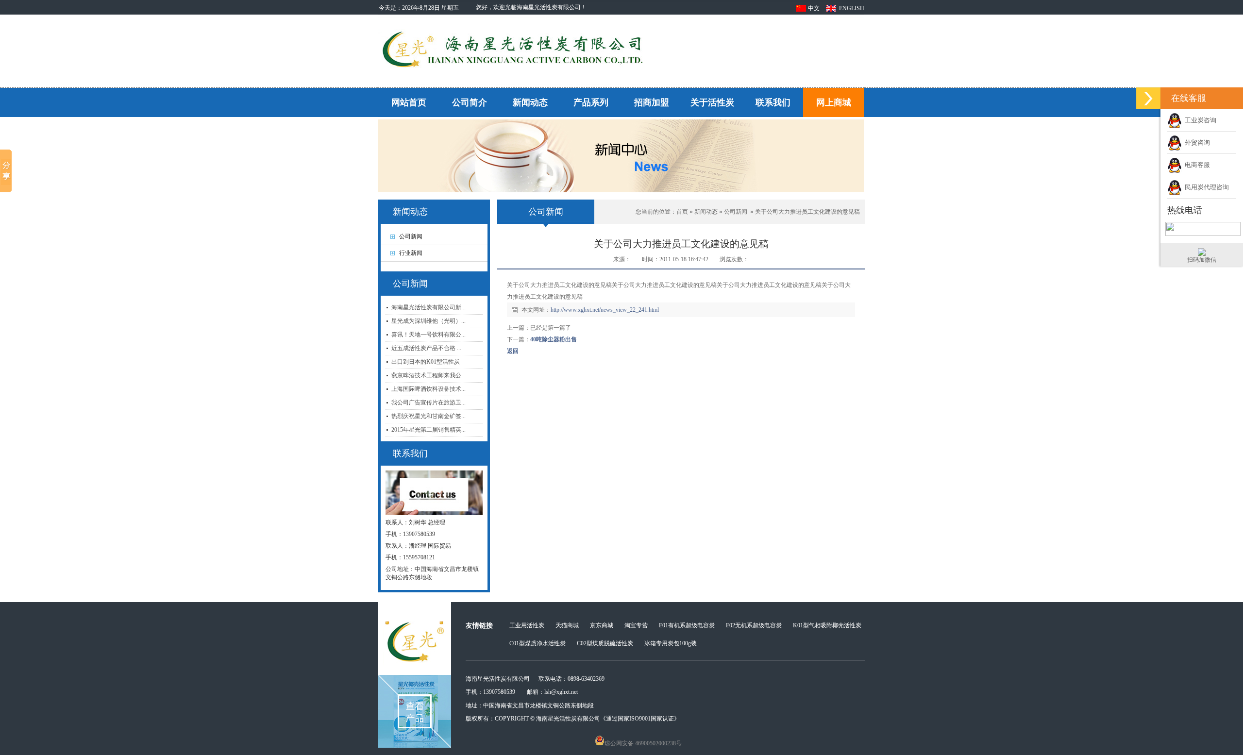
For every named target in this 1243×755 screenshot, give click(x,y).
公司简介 (469, 102)
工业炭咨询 (1199, 120)
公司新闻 (735, 211)
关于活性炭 (712, 102)
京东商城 (601, 625)
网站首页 (408, 102)
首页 (682, 211)
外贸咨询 (1196, 142)
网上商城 (833, 102)
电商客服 (1196, 164)
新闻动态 (530, 102)
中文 (814, 8)
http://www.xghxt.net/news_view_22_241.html (605, 309)
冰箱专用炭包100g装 (670, 643)
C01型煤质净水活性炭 (537, 643)
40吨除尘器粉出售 (553, 339)
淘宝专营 (636, 625)
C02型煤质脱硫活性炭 (605, 643)
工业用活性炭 (526, 625)
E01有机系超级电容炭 (687, 625)
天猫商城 (567, 625)
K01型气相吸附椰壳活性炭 (827, 625)
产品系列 (590, 102)
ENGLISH (851, 8)
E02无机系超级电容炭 (754, 625)
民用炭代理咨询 (1205, 187)
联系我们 (773, 102)
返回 (513, 351)
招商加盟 (651, 102)
